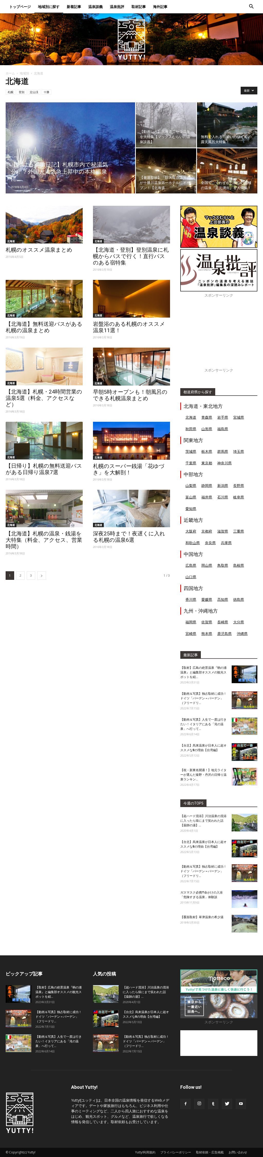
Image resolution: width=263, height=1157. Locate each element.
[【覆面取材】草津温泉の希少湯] (244, 924)
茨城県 (190, 451)
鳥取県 (222, 565)
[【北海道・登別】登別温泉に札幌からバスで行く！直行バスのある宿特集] (131, 224)
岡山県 (206, 565)
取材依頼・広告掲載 (210, 1152)
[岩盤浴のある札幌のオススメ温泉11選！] (131, 299)
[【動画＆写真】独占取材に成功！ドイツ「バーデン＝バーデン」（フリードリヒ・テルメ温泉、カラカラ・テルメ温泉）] (244, 700)
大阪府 (190, 531)
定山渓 (34, 92)
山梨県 (190, 485)
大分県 (238, 622)
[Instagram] (199, 1104)
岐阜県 (238, 497)
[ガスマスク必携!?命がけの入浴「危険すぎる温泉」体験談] (244, 899)
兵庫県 (226, 542)
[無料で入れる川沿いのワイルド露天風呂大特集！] (227, 125)
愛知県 (190, 508)
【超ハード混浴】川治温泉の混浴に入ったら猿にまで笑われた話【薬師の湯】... (203, 820)
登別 (21, 92)
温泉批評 (117, 6)
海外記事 (160, 6)
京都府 (206, 531)
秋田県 (190, 428)
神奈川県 (224, 462)
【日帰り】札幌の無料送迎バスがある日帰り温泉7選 (44, 469)
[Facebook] (185, 1104)
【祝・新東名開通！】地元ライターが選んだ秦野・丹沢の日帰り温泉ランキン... (203, 774)
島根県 (238, 565)
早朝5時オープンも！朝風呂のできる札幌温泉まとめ (130, 395)
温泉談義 (95, 6)
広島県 (190, 565)
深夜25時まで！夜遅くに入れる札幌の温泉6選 (129, 537)
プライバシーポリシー (175, 1152)
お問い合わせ (238, 1152)
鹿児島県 (224, 633)
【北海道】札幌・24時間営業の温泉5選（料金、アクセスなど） (44, 398)
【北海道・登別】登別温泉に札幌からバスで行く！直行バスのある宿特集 (131, 256)
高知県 (222, 599)
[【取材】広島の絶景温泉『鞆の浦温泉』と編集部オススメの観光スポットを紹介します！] (244, 674)
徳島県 (238, 599)
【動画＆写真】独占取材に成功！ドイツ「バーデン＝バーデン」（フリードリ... (203, 698)
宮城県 (238, 417)
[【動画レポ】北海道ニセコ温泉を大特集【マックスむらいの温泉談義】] (166, 125)
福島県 (222, 428)
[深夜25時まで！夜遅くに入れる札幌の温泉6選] (131, 508)
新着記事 (74, 6)
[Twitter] (227, 1104)
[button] (251, 7)
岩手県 (222, 417)
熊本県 (206, 633)
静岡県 (206, 485)
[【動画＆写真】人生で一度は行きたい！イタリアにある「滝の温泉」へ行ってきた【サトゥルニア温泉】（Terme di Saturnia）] (244, 726)
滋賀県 (222, 531)
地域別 (24, 73)
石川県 (222, 497)
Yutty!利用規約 (145, 1152)
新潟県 (222, 485)
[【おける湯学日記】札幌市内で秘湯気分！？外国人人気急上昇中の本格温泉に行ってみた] (70, 158)
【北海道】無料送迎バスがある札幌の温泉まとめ (44, 327)
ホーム (10, 73)
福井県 (206, 497)
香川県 (190, 599)
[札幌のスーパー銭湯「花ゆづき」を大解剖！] (131, 441)
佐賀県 (206, 622)
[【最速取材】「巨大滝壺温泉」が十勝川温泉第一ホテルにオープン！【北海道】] (166, 170)
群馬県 (222, 451)
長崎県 (222, 622)
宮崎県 (190, 633)
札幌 (10, 92)
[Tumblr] (213, 1104)
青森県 (206, 417)
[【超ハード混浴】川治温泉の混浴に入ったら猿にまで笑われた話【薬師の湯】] (244, 822)
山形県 (206, 428)
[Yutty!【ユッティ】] (131, 39)
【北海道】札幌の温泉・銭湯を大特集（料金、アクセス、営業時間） (44, 540)
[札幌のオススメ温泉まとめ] (44, 224)
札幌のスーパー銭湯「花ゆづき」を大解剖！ (128, 469)
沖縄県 (242, 633)
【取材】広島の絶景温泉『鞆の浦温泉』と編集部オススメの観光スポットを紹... (203, 672)
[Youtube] (241, 1104)
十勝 (46, 92)
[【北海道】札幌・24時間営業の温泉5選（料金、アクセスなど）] (44, 366)
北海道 (11, 241)
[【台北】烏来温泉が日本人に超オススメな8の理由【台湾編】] (244, 752)
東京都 (206, 462)
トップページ (20, 6)
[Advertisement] (218, 335)
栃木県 (206, 451)
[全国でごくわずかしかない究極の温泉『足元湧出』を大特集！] (227, 170)
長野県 (238, 485)
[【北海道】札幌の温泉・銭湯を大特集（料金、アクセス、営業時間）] (44, 508)
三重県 (238, 531)
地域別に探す (49, 6)
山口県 (190, 576)
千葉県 (190, 462)
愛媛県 (206, 599)
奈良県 (210, 542)
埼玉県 (238, 451)
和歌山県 (192, 542)
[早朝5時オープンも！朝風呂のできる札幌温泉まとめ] (131, 367)
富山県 (190, 497)
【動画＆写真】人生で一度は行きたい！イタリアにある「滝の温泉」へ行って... (203, 724)
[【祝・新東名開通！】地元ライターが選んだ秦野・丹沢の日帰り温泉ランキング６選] (244, 777)
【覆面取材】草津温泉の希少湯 (201, 917)
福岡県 (190, 622)
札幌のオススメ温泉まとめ (39, 250)
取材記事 (139, 6)
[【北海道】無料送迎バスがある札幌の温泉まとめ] (44, 299)
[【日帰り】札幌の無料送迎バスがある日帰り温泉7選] (44, 440)
